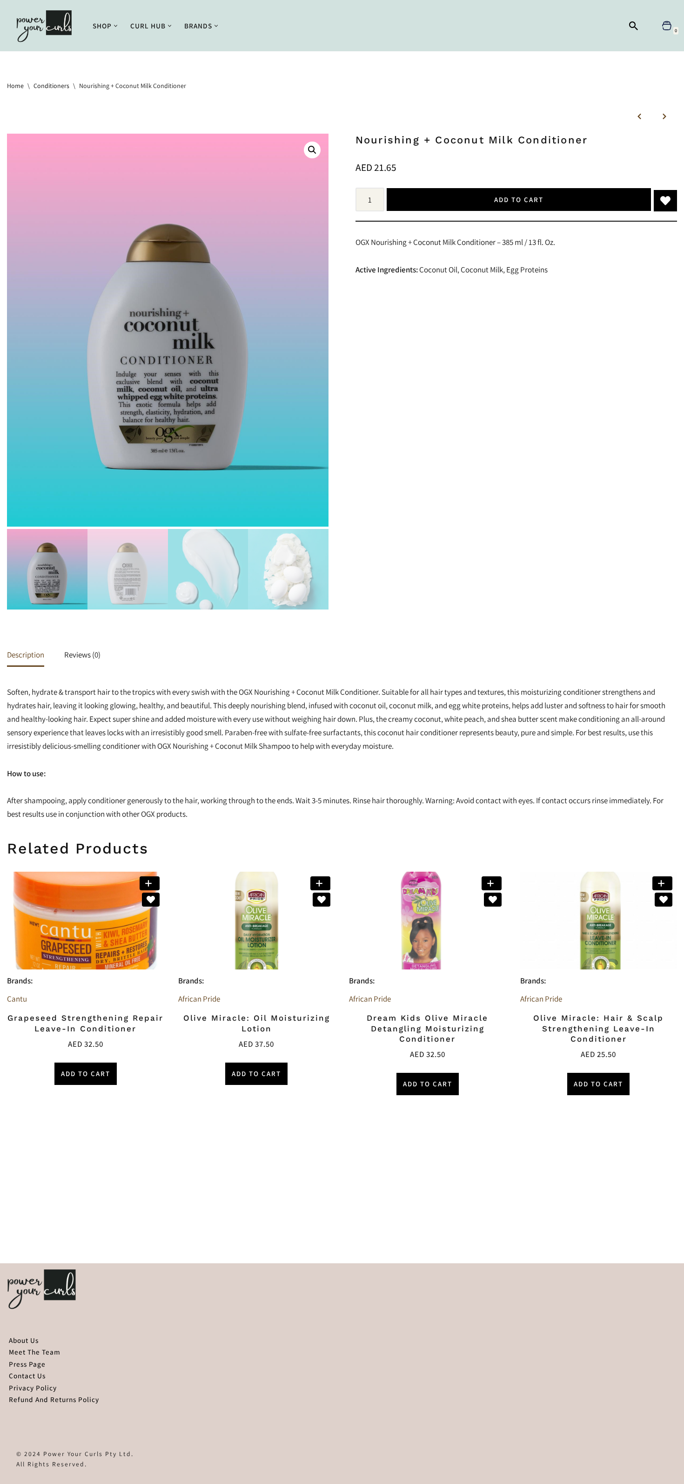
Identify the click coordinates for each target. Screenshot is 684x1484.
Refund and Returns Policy (54, 1399)
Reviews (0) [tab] (82, 655)
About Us (24, 1340)
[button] (115, 25)
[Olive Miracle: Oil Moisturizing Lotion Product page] (256, 920)
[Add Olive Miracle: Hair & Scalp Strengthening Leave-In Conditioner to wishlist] (663, 900)
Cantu (17, 999)
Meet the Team (34, 1351)
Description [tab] (25, 655)
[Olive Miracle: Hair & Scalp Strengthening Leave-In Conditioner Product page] (598, 920)
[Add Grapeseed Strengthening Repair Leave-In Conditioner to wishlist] (151, 900)
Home (15, 85)
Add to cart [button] (85, 1073)
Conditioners (51, 85)
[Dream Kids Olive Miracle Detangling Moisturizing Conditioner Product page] (427, 920)
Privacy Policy (33, 1387)
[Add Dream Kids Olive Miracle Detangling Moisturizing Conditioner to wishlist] (493, 900)
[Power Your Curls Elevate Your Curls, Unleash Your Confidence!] (46, 25)
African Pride (199, 999)
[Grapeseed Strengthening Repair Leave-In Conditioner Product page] (85, 920)
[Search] (633, 25)
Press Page (27, 1364)
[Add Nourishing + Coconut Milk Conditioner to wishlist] (665, 200)
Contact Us (27, 1375)
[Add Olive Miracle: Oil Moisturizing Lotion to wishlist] (321, 900)
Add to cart (518, 199)
